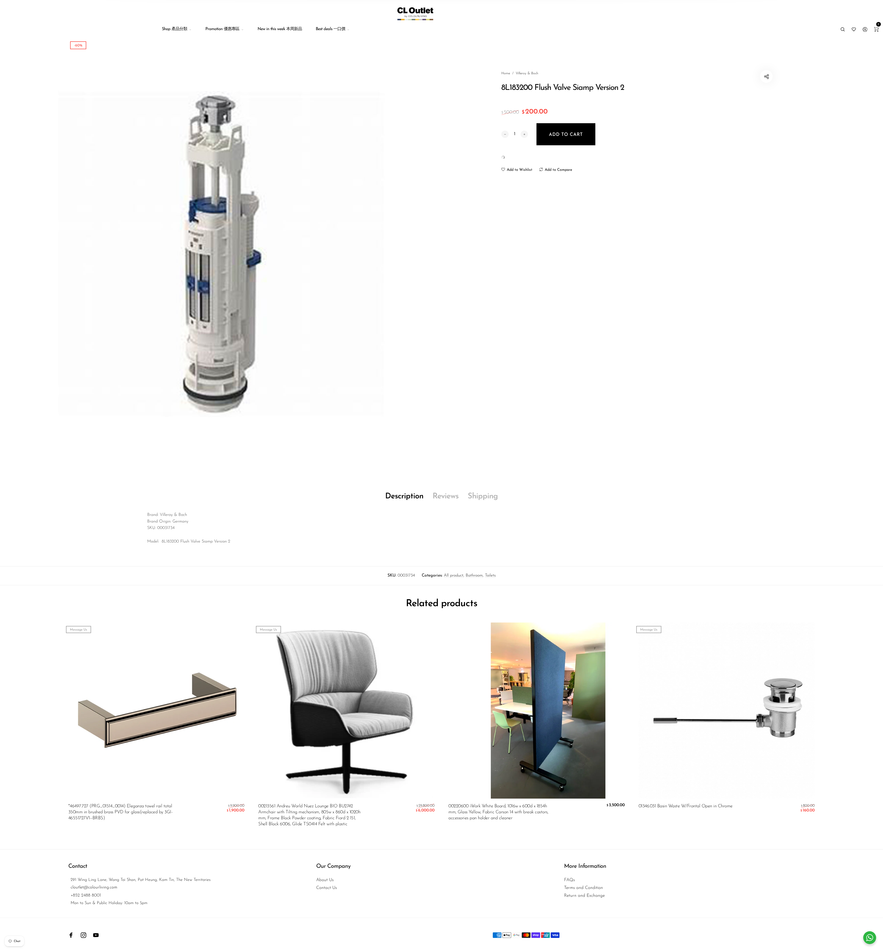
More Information (585, 866)
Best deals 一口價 (330, 29)
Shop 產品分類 (174, 29)
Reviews (446, 496)
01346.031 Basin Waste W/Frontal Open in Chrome (686, 806)
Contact (77, 866)
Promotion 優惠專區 (222, 29)
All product (453, 576)
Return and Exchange (584, 896)
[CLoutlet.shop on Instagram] (83, 935)
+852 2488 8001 (86, 895)
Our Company (333, 866)
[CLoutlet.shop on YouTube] (96, 935)
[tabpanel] (221, 256)
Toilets (490, 576)
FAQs (569, 880)
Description (404, 496)
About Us (325, 880)
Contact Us (326, 888)
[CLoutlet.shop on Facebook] (71, 935)
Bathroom (474, 576)
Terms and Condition (583, 888)
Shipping (483, 496)
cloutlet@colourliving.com (94, 887)
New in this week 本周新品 (280, 29)
